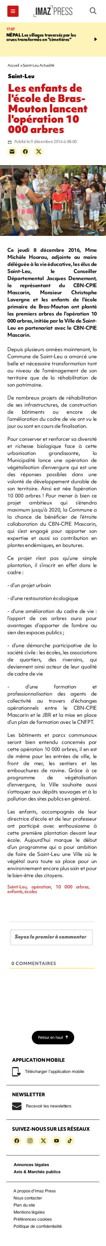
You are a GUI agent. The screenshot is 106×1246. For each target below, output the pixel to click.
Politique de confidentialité (38, 1227)
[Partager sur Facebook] (25, 151)
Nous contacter (28, 1198)
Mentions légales (29, 1212)
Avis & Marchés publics (37, 1172)
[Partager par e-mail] (12, 151)
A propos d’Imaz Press (35, 1191)
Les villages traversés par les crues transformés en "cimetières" (41, 37)
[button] (13, 11)
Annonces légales (31, 1165)
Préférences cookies (33, 1220)
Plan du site (24, 1205)
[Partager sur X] (38, 151)
